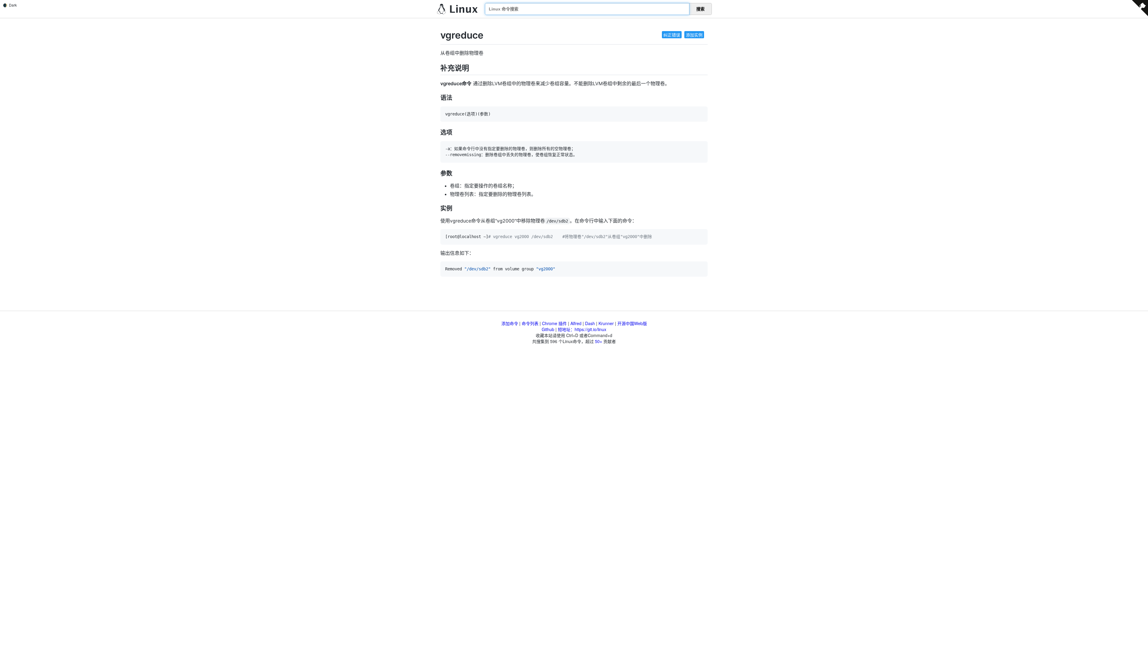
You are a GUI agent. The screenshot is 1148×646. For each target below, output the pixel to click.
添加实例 (694, 35)
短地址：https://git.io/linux (582, 329)
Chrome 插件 (554, 323)
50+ (598, 341)
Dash (590, 323)
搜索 (700, 9)
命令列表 (530, 323)
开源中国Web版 (632, 323)
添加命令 (509, 323)
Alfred (575, 323)
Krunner (606, 323)
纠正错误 (671, 35)
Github (548, 329)
